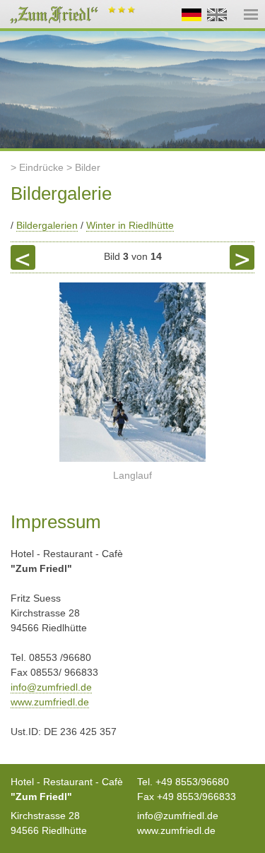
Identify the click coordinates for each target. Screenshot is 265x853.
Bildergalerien (47, 225)
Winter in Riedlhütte (130, 225)
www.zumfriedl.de (50, 702)
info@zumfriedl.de (51, 687)
